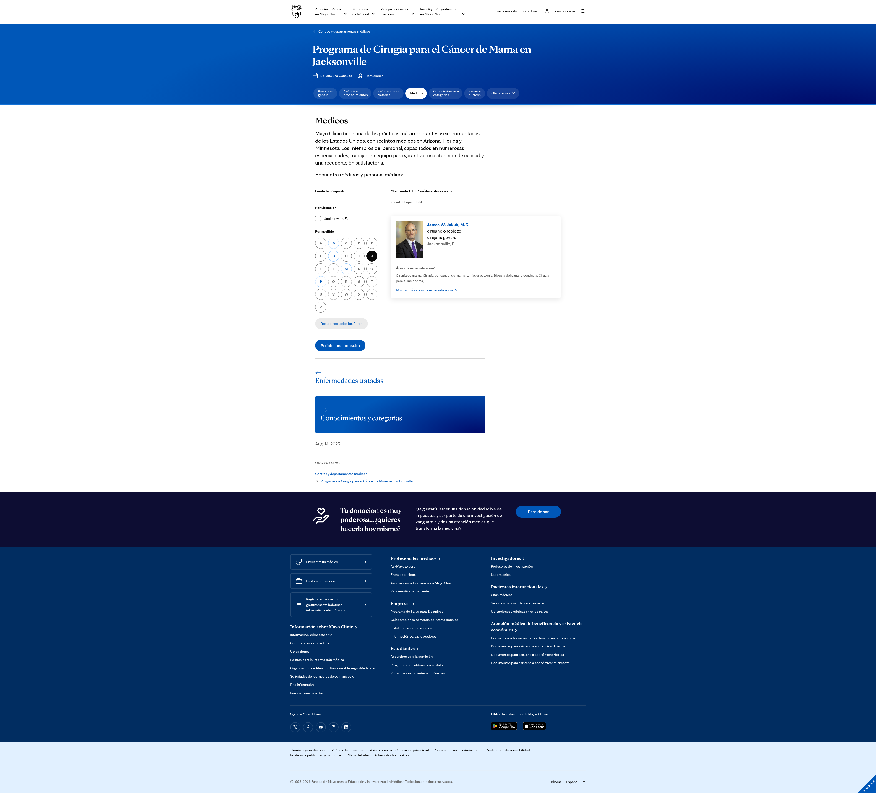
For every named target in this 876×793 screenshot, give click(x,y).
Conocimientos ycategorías (446, 93)
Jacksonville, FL (336, 218)
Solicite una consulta (340, 345)
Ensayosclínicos (475, 93)
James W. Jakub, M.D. (448, 224)
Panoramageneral (326, 93)
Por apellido (324, 231)
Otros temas (500, 93)
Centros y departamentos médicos (344, 31)
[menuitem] (325, 93)
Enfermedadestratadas (389, 93)
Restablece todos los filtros (341, 323)
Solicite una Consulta (336, 75)
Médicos (416, 93)
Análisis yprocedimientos (356, 93)
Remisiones (374, 75)
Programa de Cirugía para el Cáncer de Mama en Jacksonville (422, 55)
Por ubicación (326, 207)
